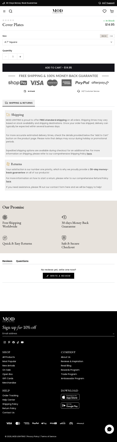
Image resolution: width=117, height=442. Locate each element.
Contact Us (8, 412)
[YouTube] (22, 342)
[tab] (18, 103)
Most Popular (9, 361)
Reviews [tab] (7, 261)
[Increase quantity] (20, 57)
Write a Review (61, 276)
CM (111, 36)
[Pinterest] (9, 342)
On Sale (6, 369)
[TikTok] (18, 342)
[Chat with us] (109, 429)
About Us (65, 357)
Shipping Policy (10, 404)
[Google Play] (88, 406)
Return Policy (9, 408)
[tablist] (58, 103)
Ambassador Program (72, 378)
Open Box (7, 374)
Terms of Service (48, 436)
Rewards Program (70, 369)
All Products (8, 357)
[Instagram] (4, 342)
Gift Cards (7, 378)
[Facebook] (13, 342)
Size (4, 36)
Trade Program (69, 374)
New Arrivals (8, 365)
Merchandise (9, 382)
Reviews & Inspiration (72, 361)
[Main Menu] (4, 11)
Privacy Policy (33, 436)
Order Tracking (10, 395)
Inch (104, 36)
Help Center (8, 399)
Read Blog (66, 365)
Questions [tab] (22, 261)
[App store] (88, 397)
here (89, 153)
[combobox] (58, 42)
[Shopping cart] (112, 11)
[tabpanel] (58, 150)
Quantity (7, 50)
